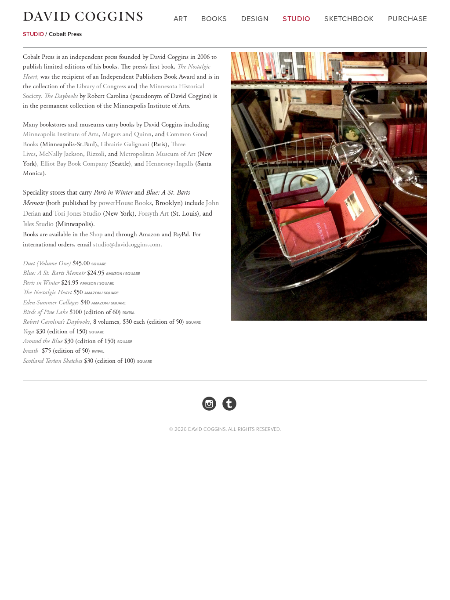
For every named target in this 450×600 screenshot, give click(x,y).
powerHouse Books (125, 203)
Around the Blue (42, 341)
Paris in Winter (41, 282)
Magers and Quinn (127, 134)
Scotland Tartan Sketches (52, 361)
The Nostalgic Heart (47, 292)
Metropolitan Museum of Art (158, 154)
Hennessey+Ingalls (169, 163)
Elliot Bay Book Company (74, 163)
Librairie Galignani (125, 144)
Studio (296, 18)
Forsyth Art (153, 213)
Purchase (407, 18)
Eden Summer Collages (51, 302)
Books (214, 18)
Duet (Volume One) (47, 263)
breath (30, 351)
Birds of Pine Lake (45, 312)
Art (181, 18)
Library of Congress (101, 86)
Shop (96, 234)
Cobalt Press (65, 34)
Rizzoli (96, 154)
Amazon (114, 273)
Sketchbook (349, 18)
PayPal (129, 312)
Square (98, 264)
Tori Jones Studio (77, 213)
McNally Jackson (61, 154)
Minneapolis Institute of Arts (60, 134)
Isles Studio (38, 224)
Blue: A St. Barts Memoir (54, 273)
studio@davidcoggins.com (126, 244)
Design (255, 18)
